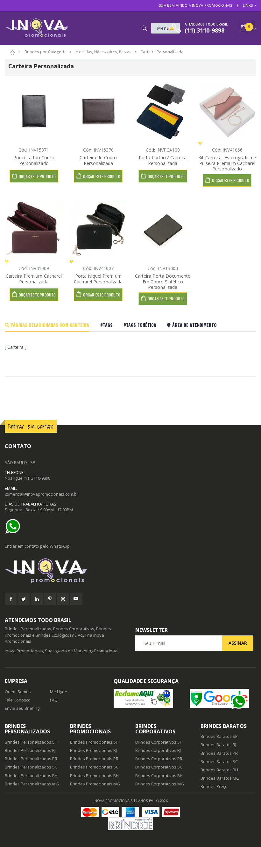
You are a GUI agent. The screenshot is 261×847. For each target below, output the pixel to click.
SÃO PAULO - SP (20, 462)
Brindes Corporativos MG (159, 784)
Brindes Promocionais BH (94, 775)
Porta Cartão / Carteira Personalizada (163, 160)
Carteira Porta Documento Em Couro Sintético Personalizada (163, 281)
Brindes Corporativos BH (159, 775)
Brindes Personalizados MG (32, 784)
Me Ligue (58, 691)
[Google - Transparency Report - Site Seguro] (223, 698)
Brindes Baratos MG (220, 778)
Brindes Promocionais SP (94, 742)
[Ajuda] (14, 526)
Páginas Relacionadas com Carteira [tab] (49, 324)
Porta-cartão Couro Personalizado (33, 160)
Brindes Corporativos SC (158, 767)
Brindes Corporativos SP (158, 742)
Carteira (15, 347)
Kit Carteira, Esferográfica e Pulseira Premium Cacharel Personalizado (227, 163)
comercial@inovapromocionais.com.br (41, 494)
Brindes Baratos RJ (218, 744)
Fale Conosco (18, 700)
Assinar (238, 643)
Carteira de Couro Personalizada (98, 160)
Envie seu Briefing (22, 708)
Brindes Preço (214, 786)
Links (248, 5)
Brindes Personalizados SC (31, 767)
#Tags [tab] (106, 324)
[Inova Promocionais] (130, 571)
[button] (144, 28)
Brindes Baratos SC (219, 761)
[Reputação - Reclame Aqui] (147, 698)
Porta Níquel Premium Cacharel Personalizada (98, 279)
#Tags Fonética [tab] (139, 324)
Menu (163, 28)
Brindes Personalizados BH (31, 775)
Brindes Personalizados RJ (30, 750)
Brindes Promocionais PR (94, 758)
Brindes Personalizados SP (31, 742)
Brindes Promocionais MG (95, 784)
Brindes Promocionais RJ (93, 750)
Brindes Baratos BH (219, 770)
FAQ (54, 700)
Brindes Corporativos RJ (158, 750)
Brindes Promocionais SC (94, 767)
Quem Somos (18, 691)
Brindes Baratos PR (219, 753)
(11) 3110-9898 (37, 478)
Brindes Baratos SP (219, 736)
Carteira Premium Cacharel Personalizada (34, 279)
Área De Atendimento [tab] (194, 324)
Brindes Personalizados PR (31, 758)
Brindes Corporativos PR (158, 758)
